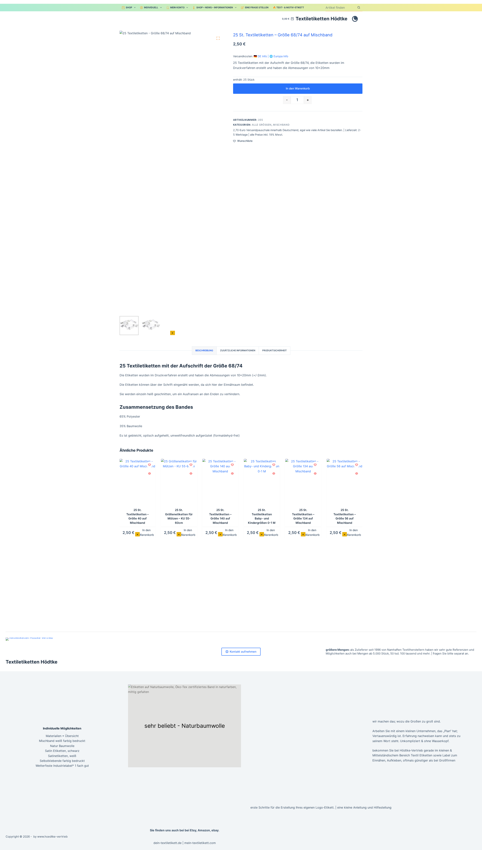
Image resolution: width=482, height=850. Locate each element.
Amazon (204, 830)
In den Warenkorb (298, 88)
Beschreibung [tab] (204, 350)
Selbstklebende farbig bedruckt (62, 761)
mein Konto (177, 7)
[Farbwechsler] (355, 19)
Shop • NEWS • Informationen (214, 7)
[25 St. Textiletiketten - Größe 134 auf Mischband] (303, 482)
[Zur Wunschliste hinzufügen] (149, 465)
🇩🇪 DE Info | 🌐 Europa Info (271, 56)
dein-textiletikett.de (167, 843)
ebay (215, 830)
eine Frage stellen (256, 7)
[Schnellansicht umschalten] (149, 473)
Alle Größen (262, 124)
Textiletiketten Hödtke (321, 18)
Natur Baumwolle (62, 746)
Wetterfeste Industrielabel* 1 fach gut (62, 766)
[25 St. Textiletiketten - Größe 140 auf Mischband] (220, 482)
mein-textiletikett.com (200, 843)
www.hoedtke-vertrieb (52, 836)
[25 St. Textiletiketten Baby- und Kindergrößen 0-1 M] (262, 482)
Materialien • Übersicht (62, 736)
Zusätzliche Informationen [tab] (237, 350)
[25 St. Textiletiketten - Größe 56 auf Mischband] (344, 482)
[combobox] (340, 7)
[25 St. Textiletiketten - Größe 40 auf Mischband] (137, 482)
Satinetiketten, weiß (62, 756)
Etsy (193, 830)
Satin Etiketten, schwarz (62, 751)
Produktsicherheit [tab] (274, 350)
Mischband (281, 124)
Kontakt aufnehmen (243, 651)
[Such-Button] (358, 7)
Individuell (151, 7)
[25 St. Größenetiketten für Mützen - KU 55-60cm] (179, 482)
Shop (129, 7)
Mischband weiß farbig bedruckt (62, 741)
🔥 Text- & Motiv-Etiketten (290, 7)
